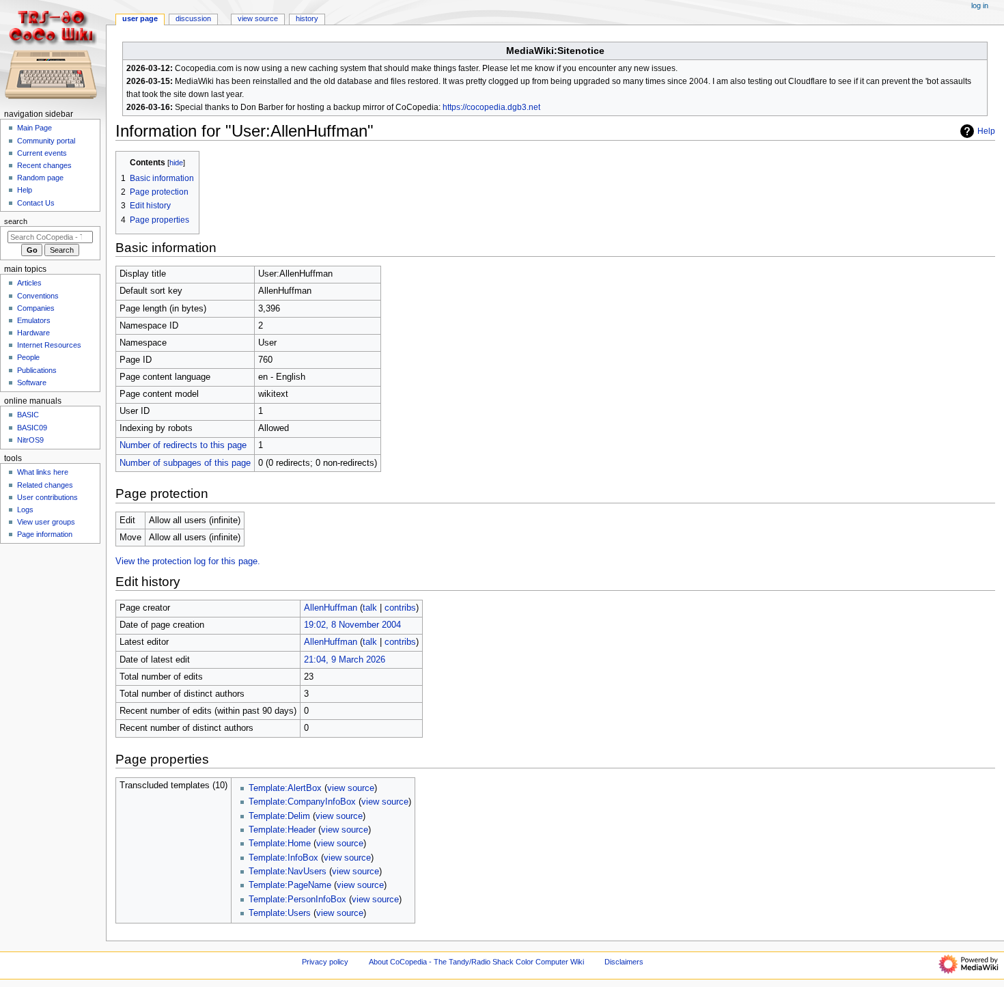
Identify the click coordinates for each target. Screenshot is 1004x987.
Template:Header (282, 830)
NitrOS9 (30, 440)
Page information (44, 534)
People (28, 357)
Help (986, 131)
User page (140, 18)
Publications (37, 370)
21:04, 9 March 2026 (344, 660)
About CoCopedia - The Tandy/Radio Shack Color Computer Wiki (476, 962)
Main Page (34, 128)
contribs (400, 608)
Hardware (33, 333)
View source (258, 18)
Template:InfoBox (283, 858)
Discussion (193, 18)
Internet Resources (49, 345)
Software (31, 382)
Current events (42, 153)
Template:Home (280, 843)
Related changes (45, 485)
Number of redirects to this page (183, 445)
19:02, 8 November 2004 (352, 625)
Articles (29, 283)
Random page (40, 177)
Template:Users (280, 913)
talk (370, 608)
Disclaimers (623, 962)
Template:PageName (290, 885)
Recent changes (44, 165)
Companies (36, 308)
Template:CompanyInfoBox (302, 802)
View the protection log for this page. (187, 561)
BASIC (28, 415)
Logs (25, 509)
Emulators (34, 320)
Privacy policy (325, 962)
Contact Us (36, 203)
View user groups (46, 522)
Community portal (46, 141)
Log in (979, 5)
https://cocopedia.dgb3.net (491, 107)
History (307, 18)
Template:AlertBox (285, 788)
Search (15, 221)
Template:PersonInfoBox (297, 899)
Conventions (38, 296)
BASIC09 (32, 427)
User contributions (47, 497)
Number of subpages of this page (185, 463)
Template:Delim (279, 816)
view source (350, 788)
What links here (42, 472)
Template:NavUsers (287, 871)
